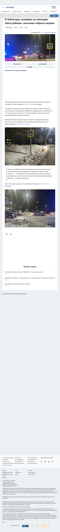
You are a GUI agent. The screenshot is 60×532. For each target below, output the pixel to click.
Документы (26, 11)
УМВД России (28, 104)
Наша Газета (5, 459)
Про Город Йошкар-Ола (32, 457)
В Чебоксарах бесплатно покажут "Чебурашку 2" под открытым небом (24, 272)
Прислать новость (54, 7)
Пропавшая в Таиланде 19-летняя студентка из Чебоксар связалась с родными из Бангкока (30, 278)
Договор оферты (31, 472)
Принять (54, 15)
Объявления (18, 472)
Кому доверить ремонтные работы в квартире (17, 284)
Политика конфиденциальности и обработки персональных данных (16, 506)
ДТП (21, 27)
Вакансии (45, 11)
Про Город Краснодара (7, 465)
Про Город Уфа (31, 461)
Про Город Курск (5, 461)
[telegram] (11, 234)
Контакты (30, 470)
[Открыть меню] (3, 7)
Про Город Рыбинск (19, 461)
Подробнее (27, 504)
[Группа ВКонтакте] (17, 64)
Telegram (4, 470)
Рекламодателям (31, 474)
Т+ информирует (36, 11)
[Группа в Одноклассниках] (45, 461)
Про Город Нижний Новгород (8, 463)
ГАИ (26, 27)
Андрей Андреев (49, 32)
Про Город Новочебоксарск (8, 457)
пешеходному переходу (23, 124)
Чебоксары (9, 27)
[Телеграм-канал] (42, 64)
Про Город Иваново (19, 459)
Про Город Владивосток (32, 463)
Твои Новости (18, 457)
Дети (16, 27)
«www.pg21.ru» (13, 480)
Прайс (17, 474)
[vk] (7, 234)
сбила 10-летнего (44, 184)
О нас (17, 470)
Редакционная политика (7, 472)
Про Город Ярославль (32, 459)
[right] (58, 11)
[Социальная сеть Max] (30, 67)
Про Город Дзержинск (19, 463)
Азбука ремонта (6, 11)
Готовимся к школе (17, 11)
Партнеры (4, 477)
